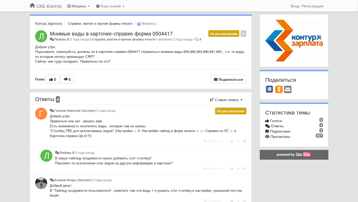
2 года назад (105, 110)
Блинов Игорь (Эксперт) (73, 180)
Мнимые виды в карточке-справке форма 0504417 (111, 33)
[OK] (279, 89)
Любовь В (61, 39)
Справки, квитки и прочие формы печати (100, 23)
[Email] (287, 89)
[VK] (270, 89)
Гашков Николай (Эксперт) (75, 110)
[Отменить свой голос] (238, 141)
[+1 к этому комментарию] (232, 141)
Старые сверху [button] (227, 99)
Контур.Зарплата (48, 23)
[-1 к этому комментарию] (244, 141)
